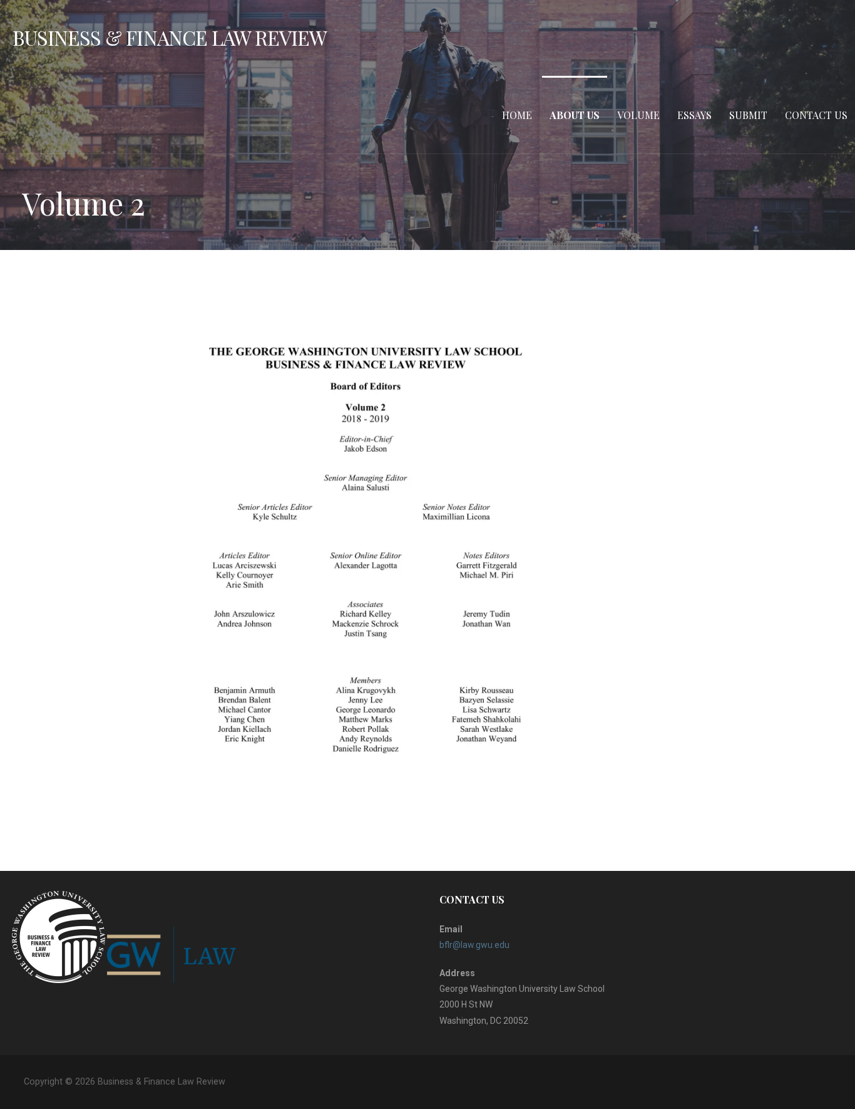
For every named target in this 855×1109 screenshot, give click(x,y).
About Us (575, 115)
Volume (638, 115)
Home (517, 115)
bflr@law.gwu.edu (474, 945)
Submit (748, 115)
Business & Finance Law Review (170, 37)
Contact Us (816, 115)
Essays (694, 115)
